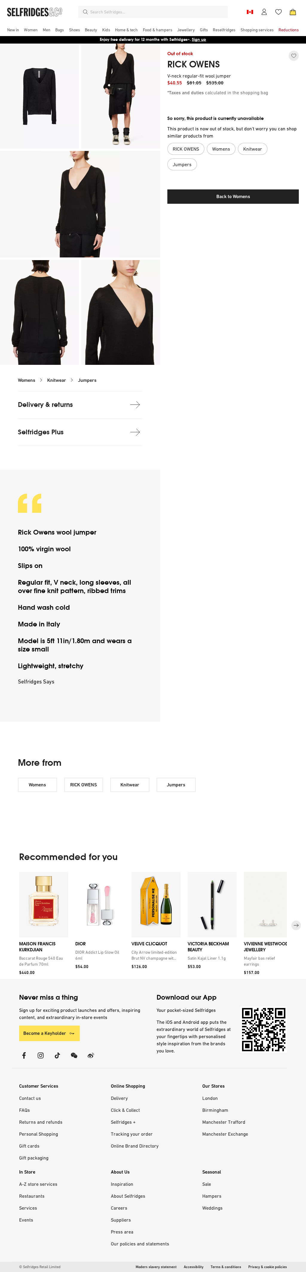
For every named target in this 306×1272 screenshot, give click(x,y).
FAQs (24, 1110)
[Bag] (293, 12)
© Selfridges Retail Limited (39, 1267)
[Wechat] (74, 1059)
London (210, 1098)
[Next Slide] (296, 925)
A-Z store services (38, 1184)
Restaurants (32, 1196)
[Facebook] (24, 1059)
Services (28, 1208)
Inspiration (122, 1184)
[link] (42, 961)
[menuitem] (13, 30)
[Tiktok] (57, 1059)
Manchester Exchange (225, 1134)
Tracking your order (132, 1134)
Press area (122, 1231)
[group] (153, 925)
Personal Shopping (38, 1134)
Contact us (30, 1098)
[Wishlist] (278, 12)
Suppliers (121, 1219)
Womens (26, 380)
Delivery (119, 1098)
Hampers (211, 1196)
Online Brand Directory (135, 1145)
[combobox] (157, 12)
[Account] (264, 12)
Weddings (212, 1208)
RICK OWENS (193, 64)
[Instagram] (40, 1059)
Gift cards (29, 1145)
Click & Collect (125, 1110)
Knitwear (56, 380)
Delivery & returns (45, 404)
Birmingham (215, 1110)
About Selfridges (128, 1196)
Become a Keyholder (44, 1033)
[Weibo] (91, 1059)
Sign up (199, 39)
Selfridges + (123, 1122)
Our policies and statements (140, 1243)
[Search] (85, 12)
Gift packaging (33, 1157)
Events (26, 1219)
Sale (206, 1184)
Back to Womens (233, 196)
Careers (119, 1208)
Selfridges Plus (41, 432)
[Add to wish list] (294, 56)
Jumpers (87, 380)
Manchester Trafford (223, 1122)
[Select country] (250, 12)
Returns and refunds (40, 1122)
